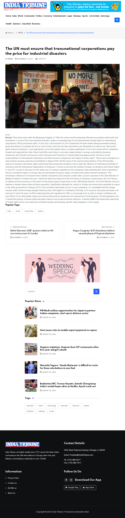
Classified (26, 24)
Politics (39, 16)
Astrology (105, 16)
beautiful (30, 406)
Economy (48, 16)
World (20, 16)
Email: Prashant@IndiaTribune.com (78, 455)
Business (36, 24)
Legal (69, 16)
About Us (11, 493)
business (30, 411)
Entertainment (59, 16)
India (14, 16)
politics (86, 406)
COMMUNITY (29, 211)
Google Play (73, 487)
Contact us (12, 483)
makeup (41, 411)
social (51, 411)
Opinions (17, 24)
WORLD (18, 211)
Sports (85, 16)
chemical (64, 406)
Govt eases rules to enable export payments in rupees (68, 330)
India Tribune (57, 512)
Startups (77, 16)
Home (8, 16)
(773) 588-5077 (74, 460)
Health (8, 24)
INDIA (20, 33)
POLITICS (40, 211)
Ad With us (12, 488)
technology (51, 406)
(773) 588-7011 (74, 463)
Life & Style (94, 16)
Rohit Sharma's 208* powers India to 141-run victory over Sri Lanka (32, 232)
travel (40, 406)
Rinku (10, 59)
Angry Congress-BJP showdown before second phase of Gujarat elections (94, 232)
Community (29, 16)
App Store (89, 487)
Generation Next (82, 512)
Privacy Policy (13, 478)
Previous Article (19, 227)
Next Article (107, 227)
